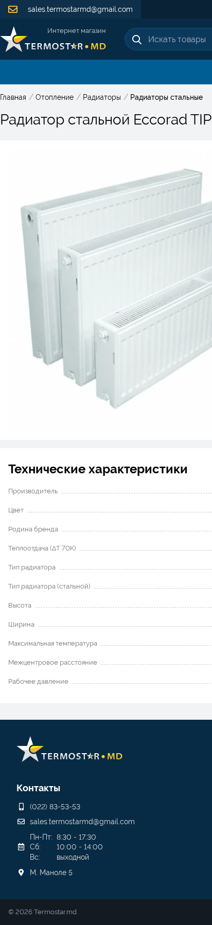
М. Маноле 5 (51, 872)
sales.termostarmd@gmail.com (79, 9)
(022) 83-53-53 (55, 807)
